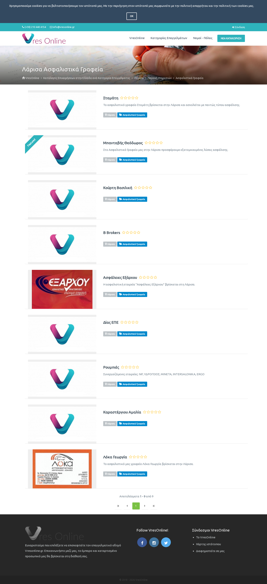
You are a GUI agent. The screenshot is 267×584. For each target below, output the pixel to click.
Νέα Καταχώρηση (231, 38)
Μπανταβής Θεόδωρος (123, 143)
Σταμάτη (110, 98)
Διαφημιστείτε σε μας (210, 551)
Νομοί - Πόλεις (202, 38)
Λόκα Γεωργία (115, 457)
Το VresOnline (205, 537)
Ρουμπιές (111, 367)
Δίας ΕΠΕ (110, 322)
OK (131, 16)
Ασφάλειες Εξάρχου (120, 278)
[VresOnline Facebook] (142, 542)
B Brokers (111, 233)
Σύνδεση (239, 27)
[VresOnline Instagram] (154, 542)
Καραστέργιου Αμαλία (122, 412)
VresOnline (137, 38)
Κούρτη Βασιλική (117, 188)
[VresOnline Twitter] (166, 542)
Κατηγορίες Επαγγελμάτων (169, 38)
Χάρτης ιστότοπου (208, 544)
